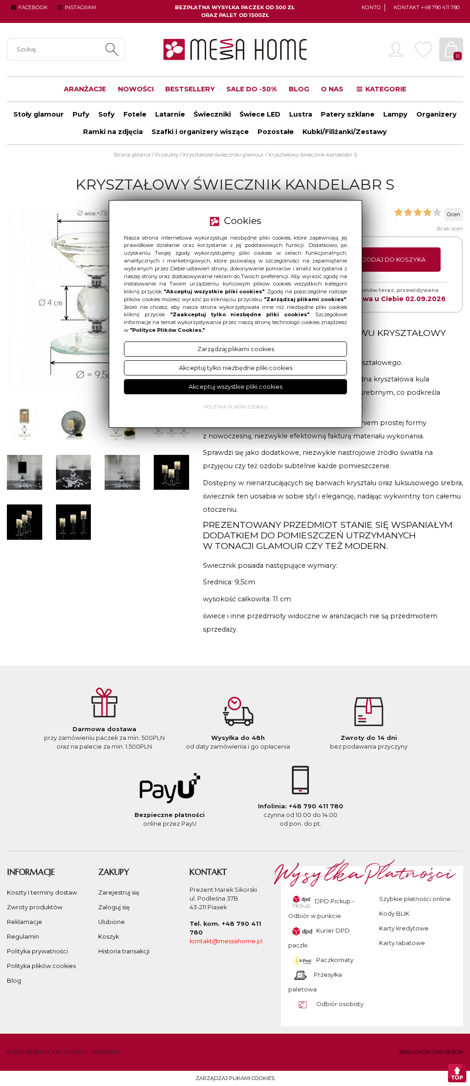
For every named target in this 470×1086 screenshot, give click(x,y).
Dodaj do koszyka (393, 259)
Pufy (81, 114)
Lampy (395, 114)
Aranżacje (85, 89)
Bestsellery (190, 89)
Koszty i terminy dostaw (42, 892)
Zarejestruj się (119, 892)
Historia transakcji (124, 951)
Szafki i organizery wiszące (200, 132)
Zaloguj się (114, 907)
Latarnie (170, 114)
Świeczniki (212, 114)
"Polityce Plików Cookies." (167, 330)
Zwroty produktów (34, 907)
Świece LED (260, 114)
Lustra (300, 114)
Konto (371, 7)
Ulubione (111, 921)
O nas (332, 89)
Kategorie (385, 89)
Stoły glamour (38, 114)
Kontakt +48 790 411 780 (426, 7)
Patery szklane (348, 114)
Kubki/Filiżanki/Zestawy (344, 132)
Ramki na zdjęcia (113, 132)
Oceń (453, 214)
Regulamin (23, 936)
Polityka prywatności (37, 951)
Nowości (136, 89)
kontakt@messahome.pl (226, 941)
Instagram (79, 7)
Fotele (134, 114)
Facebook (32, 7)
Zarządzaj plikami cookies (235, 1078)
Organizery (436, 114)
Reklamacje (24, 921)
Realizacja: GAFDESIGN (431, 1052)
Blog (299, 89)
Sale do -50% (251, 89)
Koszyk (108, 936)
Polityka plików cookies (41, 966)
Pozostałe (275, 132)
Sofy (106, 114)
